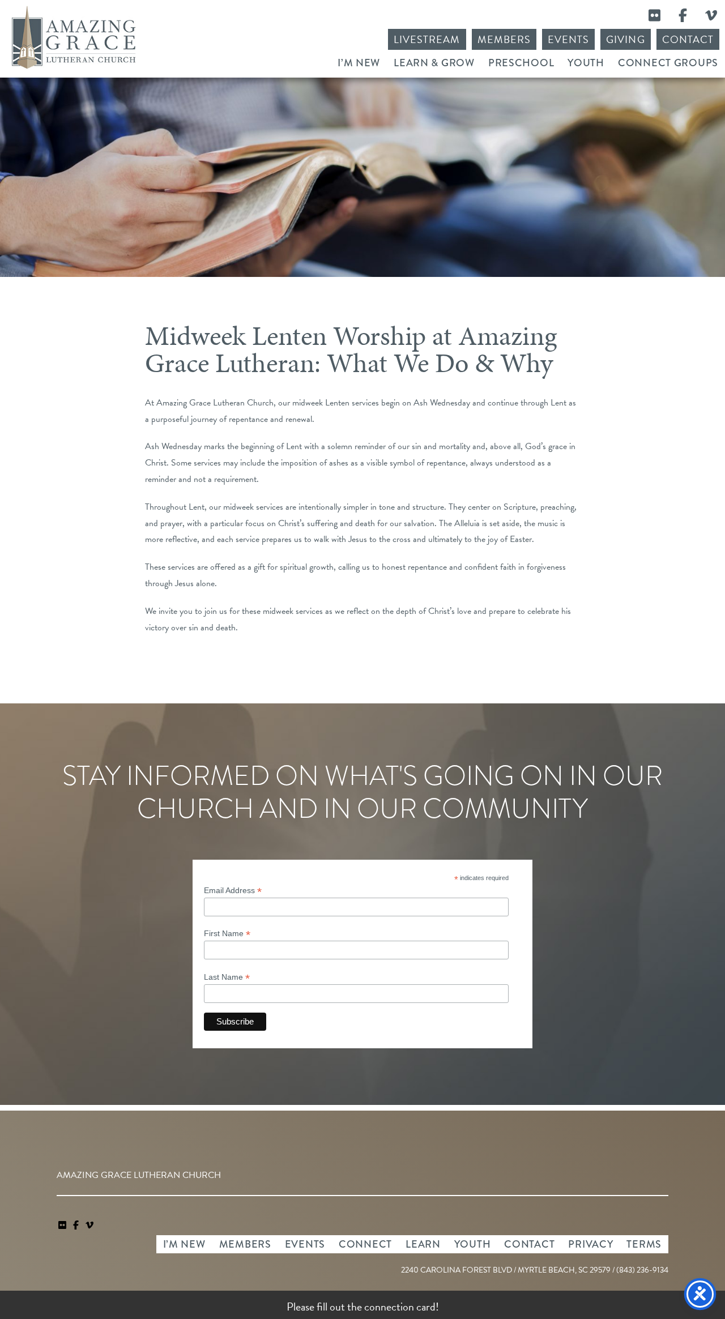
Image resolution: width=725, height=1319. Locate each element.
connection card (400, 1306)
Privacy (590, 1244)
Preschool (521, 63)
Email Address (233, 890)
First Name (227, 933)
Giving (625, 39)
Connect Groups (668, 63)
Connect (365, 1244)
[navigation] (89, 1225)
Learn (423, 1244)
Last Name (227, 977)
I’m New (359, 63)
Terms (644, 1244)
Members (504, 39)
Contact (688, 39)
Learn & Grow (434, 63)
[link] (63, 1225)
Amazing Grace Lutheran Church (73, 37)
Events (568, 39)
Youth (586, 63)
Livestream (427, 39)
